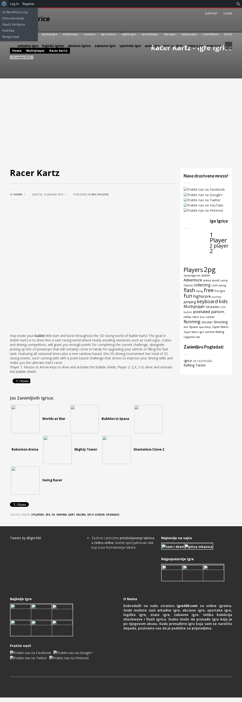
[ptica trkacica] (198, 546)
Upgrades (112, 514)
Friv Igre (220, 291)
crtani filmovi (211, 34)
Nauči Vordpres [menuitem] (13, 24)
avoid (215, 280)
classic (188, 285)
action (205, 275)
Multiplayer (99, 194)
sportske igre (150, 34)
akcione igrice (79, 46)
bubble (40, 335)
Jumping (190, 302)
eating (222, 285)
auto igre (152, 46)
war (198, 337)
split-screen (95, 514)
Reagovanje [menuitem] (10, 37)
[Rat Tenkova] (62, 627)
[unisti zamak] (193, 572)
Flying (199, 291)
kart (71, 514)
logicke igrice (53, 46)
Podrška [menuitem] (8, 30)
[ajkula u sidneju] (41, 627)
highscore (202, 296)
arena (207, 280)
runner (210, 317)
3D (53, 514)
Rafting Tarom (195, 365)
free (209, 290)
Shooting (221, 321)
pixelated (201, 311)
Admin (18, 194)
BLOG (228, 34)
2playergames (192, 275)
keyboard (207, 301)
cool (214, 285)
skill (186, 327)
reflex (187, 317)
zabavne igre (189, 34)
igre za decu (108, 34)
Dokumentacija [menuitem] (13, 18)
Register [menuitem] (28, 4)
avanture (89, 34)
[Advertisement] (121, 123)
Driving (61, 514)
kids (223, 301)
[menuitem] (4, 4)
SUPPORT (211, 13)
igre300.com (187, 605)
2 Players (37, 514)
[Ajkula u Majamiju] (21, 611)
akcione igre (49, 34)
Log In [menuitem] (14, 4)
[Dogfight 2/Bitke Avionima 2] (213, 572)
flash (189, 290)
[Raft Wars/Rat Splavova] (41, 611)
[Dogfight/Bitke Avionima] (62, 611)
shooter (207, 322)
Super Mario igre (194, 332)
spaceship (205, 327)
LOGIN (228, 13)
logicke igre (129, 34)
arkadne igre (70, 34)
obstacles (213, 307)
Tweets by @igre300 (25, 538)
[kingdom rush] (172, 572)
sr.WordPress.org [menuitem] (15, 12)
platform (217, 312)
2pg (47, 514)
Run (202, 317)
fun (188, 295)
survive (210, 332)
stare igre (169, 34)
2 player (219, 245)
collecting (202, 285)
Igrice (188, 360)
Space (193, 327)
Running (192, 321)
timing (220, 332)
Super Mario (220, 327)
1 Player (218, 237)
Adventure (193, 280)
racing (81, 514)
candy (224, 280)
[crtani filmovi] (173, 546)
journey (216, 296)
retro (195, 317)
